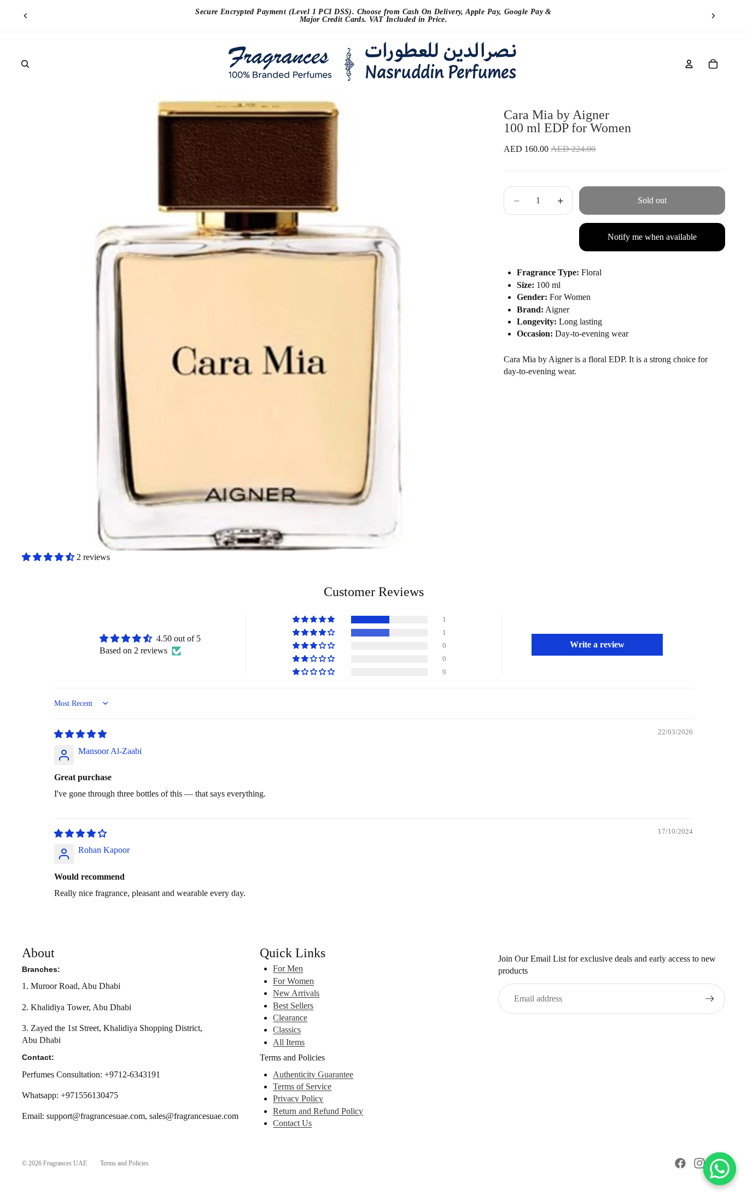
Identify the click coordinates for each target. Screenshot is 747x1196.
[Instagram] (699, 1163)
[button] (49, 557)
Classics (287, 1029)
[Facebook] (680, 1163)
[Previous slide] (26, 16)
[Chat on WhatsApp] (719, 1168)
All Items (289, 1042)
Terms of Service (302, 1086)
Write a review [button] (597, 644)
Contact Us (292, 1123)
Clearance (290, 1017)
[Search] (25, 64)
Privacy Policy (298, 1098)
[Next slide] (713, 16)
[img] (80, 734)
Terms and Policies (124, 1163)
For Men (288, 968)
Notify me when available (652, 237)
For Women (293, 981)
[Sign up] (709, 998)
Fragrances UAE (65, 1163)
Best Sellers (293, 1005)
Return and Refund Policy (318, 1111)
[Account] (689, 64)
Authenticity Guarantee (313, 1074)
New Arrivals (296, 993)
